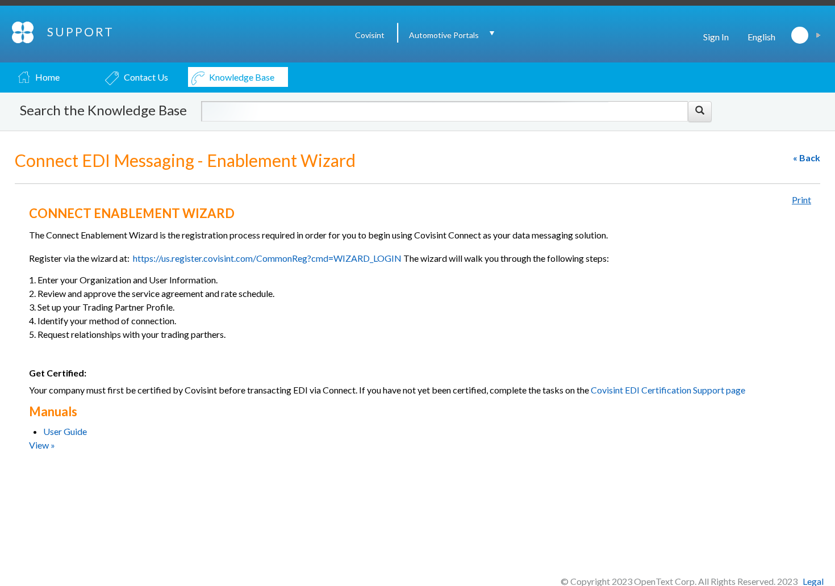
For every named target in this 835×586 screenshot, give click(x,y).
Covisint (370, 35)
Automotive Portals (444, 35)
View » (42, 445)
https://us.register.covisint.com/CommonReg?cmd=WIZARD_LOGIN (268, 258)
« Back (806, 157)
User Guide (65, 431)
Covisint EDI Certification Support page (667, 389)
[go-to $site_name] (23, 31)
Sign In (716, 36)
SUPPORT (80, 32)
